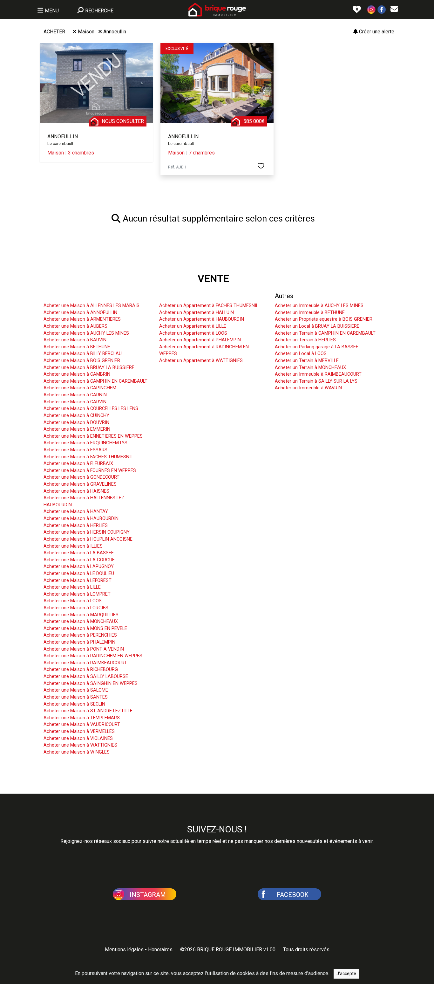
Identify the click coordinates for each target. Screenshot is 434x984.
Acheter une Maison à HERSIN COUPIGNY (87, 532)
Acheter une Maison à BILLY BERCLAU (83, 353)
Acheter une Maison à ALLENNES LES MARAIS (91, 305)
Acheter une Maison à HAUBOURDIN (81, 518)
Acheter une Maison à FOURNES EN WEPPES (90, 470)
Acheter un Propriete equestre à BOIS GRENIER (323, 319)
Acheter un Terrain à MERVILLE (307, 360)
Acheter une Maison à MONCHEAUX (81, 621)
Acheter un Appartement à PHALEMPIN (200, 340)
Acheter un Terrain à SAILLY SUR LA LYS (316, 381)
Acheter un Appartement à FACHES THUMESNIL (208, 305)
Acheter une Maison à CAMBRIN (77, 374)
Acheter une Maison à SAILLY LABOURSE (86, 676)
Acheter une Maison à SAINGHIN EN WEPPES (91, 683)
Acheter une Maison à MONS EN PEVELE (85, 628)
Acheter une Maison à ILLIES (73, 546)
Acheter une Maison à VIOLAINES (78, 738)
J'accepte (346, 973)
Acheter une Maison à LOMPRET (77, 594)
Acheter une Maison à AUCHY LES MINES (86, 333)
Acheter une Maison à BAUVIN (75, 340)
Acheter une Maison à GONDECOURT (81, 477)
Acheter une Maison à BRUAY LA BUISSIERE (89, 367)
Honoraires (160, 949)
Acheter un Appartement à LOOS (193, 333)
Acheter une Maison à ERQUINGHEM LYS (85, 443)
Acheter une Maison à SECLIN (74, 704)
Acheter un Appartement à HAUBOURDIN (201, 319)
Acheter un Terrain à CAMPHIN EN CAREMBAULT (325, 333)
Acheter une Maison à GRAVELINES (80, 484)
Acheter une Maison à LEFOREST (78, 580)
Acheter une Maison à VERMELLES (79, 731)
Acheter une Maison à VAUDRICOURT (82, 724)
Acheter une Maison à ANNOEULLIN (80, 312)
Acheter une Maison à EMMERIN (77, 429)
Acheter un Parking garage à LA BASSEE (316, 347)
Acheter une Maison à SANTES (76, 697)
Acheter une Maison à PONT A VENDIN (84, 649)
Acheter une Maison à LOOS (73, 601)
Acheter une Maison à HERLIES (76, 525)
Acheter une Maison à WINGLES (77, 752)
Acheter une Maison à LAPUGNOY (79, 566)
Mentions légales (124, 949)
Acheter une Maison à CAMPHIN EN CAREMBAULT (95, 381)
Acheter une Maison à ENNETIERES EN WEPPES (93, 436)
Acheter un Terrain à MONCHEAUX (310, 367)
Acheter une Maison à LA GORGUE (79, 560)
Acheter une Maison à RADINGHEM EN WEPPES (93, 656)
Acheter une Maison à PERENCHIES (80, 635)
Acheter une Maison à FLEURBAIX (78, 463)
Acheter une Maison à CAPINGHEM (80, 388)
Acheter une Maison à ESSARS (75, 450)
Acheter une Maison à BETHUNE (77, 347)
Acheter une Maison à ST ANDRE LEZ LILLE (88, 711)
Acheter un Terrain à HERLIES (305, 340)
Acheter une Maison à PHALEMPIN (79, 642)
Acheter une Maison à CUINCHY (76, 415)
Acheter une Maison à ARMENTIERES (82, 319)
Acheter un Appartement (193, 296)
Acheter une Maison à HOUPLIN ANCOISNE (88, 539)
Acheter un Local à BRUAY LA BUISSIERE (317, 326)
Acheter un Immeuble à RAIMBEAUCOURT (318, 374)
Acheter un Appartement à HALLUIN (196, 312)
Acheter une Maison (71, 296)
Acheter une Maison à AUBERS (75, 326)
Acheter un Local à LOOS (301, 353)
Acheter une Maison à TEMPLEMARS (82, 718)
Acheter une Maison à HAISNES (76, 491)
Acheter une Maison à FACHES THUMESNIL (88, 457)
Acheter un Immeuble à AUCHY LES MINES (319, 305)
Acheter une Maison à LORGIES (76, 608)
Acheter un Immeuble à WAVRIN (308, 388)
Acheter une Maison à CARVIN (75, 402)
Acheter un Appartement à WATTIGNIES (201, 360)
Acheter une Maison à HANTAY (76, 511)
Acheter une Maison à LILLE (72, 587)
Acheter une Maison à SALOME (76, 690)
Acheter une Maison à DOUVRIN (76, 422)
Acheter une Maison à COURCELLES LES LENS (91, 408)
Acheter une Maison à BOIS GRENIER (82, 360)
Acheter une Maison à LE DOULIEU (79, 573)
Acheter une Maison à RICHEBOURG (81, 669)
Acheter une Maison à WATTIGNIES (80, 745)
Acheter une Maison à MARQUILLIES (81, 615)
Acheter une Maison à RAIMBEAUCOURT (85, 663)
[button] (371, 9)
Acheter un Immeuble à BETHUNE (310, 312)
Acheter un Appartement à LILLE (192, 326)
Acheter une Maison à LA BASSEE (79, 553)
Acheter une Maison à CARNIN (75, 395)
